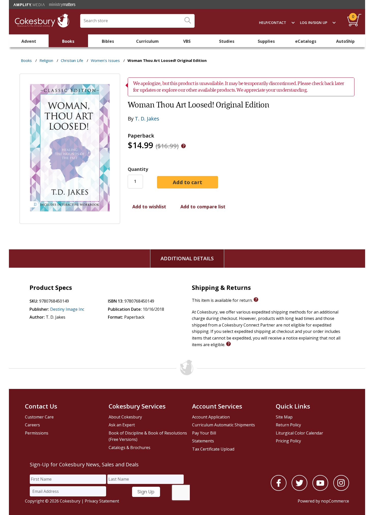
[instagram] (341, 489)
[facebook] (278, 489)
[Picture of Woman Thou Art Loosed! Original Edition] (70, 220)
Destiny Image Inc (67, 309)
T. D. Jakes (147, 118)
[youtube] (320, 489)
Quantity (138, 169)
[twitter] (299, 489)
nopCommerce (335, 501)
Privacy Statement (102, 501)
